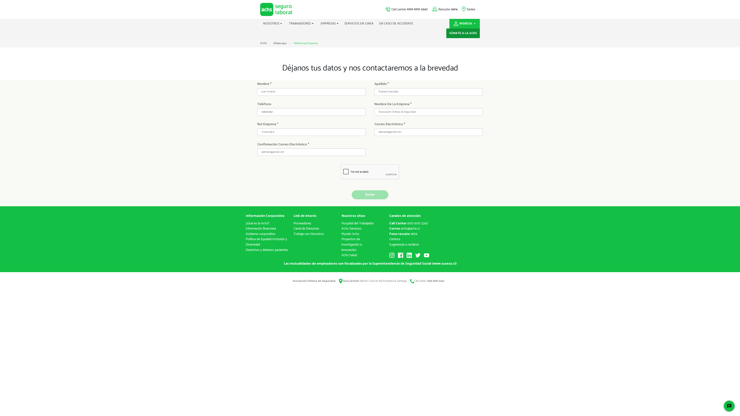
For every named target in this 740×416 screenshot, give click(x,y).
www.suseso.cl (444, 264)
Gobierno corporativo (260, 234)
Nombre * (264, 84)
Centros (394, 239)
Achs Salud (349, 255)
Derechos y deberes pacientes (267, 250)
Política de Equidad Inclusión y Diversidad (266, 241)
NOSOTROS (271, 23)
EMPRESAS (329, 23)
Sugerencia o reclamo (404, 244)
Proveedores (302, 223)
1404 (403, 234)
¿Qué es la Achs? (257, 223)
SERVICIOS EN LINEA (358, 23)
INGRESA (466, 23)
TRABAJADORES (300, 23)
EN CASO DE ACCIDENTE (396, 23)
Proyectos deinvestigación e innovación (351, 244)
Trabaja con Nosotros (308, 234)
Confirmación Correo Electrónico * (283, 144)
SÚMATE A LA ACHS (463, 33)
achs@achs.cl (404, 228)
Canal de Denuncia (306, 228)
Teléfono (264, 104)
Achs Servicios (351, 228)
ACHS (263, 43)
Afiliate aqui (280, 43)
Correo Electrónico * (389, 124)
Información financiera (261, 228)
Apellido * (381, 84)
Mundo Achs (350, 234)
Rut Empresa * (267, 124)
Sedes (471, 9)
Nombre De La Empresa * (393, 104)
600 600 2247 (408, 223)
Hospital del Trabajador (357, 223)
